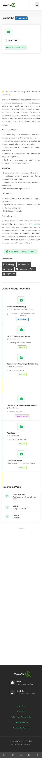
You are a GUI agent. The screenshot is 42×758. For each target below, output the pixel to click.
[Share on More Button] (38, 755)
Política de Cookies (21, 728)
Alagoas (16, 508)
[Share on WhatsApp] (4, 755)
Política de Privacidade (21, 717)
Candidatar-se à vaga (17, 47)
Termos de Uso (21, 722)
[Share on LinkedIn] (21, 755)
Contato (21, 711)
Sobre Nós (21, 706)
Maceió (37, 224)
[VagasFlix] (9, 5)
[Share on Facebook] (29, 755)
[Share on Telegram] (12, 755)
